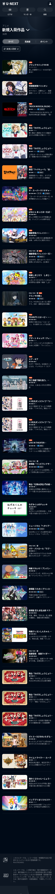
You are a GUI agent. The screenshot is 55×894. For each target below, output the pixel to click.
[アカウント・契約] (50, 3)
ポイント (44, 41)
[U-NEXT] (10, 3)
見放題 (27, 41)
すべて (11, 41)
